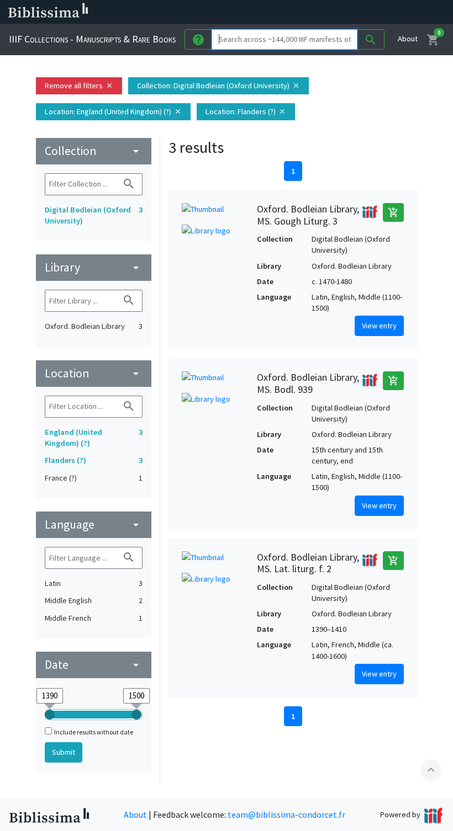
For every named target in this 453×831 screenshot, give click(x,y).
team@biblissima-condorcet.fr (286, 814)
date (94, 664)
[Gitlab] (387, 12)
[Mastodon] (334, 12)
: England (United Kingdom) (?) (113, 111)
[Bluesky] (316, 12)
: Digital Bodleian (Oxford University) (218, 85)
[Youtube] (351, 12)
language (94, 524)
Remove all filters (79, 85)
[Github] (369, 12)
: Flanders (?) (246, 111)
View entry (379, 326)
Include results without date (93, 732)
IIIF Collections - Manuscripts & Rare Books (92, 39)
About (408, 39)
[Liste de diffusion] (280, 12)
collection (94, 150)
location (94, 373)
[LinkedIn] (298, 12)
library (94, 267)
